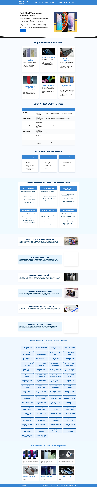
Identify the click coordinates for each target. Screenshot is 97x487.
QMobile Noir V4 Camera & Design (27, 370)
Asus (73, 2)
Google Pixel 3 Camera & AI (55, 430)
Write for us (66, 485)
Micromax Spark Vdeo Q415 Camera (41, 392)
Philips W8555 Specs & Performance (55, 364)
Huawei (46, 2)
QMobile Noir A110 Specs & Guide (41, 375)
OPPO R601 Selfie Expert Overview (55, 425)
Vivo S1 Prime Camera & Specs (69, 414)
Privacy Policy (71, 485)
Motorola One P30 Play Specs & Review (41, 348)
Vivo (69, 2)
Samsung (41, 2)
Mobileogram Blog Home (27, 348)
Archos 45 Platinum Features (41, 370)
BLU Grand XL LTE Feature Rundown (55, 381)
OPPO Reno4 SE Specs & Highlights (55, 392)
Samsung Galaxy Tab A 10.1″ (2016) (27, 397)
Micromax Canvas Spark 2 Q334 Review (70, 359)
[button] (77, 2)
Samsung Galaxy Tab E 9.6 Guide (27, 364)
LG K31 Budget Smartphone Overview (69, 397)
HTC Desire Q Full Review (70, 381)
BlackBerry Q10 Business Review (70, 403)
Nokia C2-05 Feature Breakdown (41, 359)
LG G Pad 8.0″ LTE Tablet (41, 414)
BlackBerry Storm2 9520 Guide (55, 408)
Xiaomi (65, 2)
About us (46, 485)
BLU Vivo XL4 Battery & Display (55, 370)
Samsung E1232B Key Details (27, 386)
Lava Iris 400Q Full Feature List (41, 364)
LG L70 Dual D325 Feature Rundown (55, 403)
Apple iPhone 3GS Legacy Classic (41, 436)
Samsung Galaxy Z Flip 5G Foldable (27, 436)
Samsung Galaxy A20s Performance (55, 386)
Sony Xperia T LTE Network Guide (41, 419)
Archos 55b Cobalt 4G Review (41, 425)
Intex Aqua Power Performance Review (41, 353)
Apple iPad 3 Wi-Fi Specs (69, 392)
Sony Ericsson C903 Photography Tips (70, 370)
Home (36, 2)
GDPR (54, 485)
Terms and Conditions (59, 485)
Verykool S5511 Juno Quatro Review (41, 408)
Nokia (60, 2)
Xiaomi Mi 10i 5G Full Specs (70, 425)
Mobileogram (23, 2)
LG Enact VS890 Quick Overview (69, 386)
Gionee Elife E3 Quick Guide (70, 353)
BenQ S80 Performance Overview (27, 375)
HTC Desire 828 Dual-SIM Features (27, 425)
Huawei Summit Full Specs (55, 348)
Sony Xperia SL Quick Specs (70, 375)
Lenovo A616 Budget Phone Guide (41, 381)
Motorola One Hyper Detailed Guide (27, 430)
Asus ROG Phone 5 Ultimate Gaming (69, 430)
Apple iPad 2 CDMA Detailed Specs (69, 364)
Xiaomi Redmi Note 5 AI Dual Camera (41, 397)
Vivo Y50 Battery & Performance (69, 419)
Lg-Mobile (52, 2)
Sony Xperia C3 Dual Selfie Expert (27, 381)
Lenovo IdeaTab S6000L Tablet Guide (56, 397)
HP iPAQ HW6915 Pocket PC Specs (70, 408)
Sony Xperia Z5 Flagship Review (27, 419)
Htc (56, 2)
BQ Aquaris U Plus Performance (41, 403)
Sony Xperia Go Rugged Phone (27, 414)
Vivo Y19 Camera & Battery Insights (27, 359)
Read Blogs (23, 30)
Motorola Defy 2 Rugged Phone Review (55, 375)
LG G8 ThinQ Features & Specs (70, 348)
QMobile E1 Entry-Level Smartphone (55, 414)
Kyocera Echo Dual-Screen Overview (27, 353)
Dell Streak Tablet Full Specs (55, 353)
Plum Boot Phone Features (27, 392)
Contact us (76, 485)
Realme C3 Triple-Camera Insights (27, 408)
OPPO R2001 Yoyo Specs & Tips (41, 386)
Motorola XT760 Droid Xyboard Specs (55, 419)
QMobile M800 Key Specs (55, 359)
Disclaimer (50, 485)
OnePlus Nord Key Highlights (41, 430)
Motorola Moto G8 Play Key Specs (27, 403)
